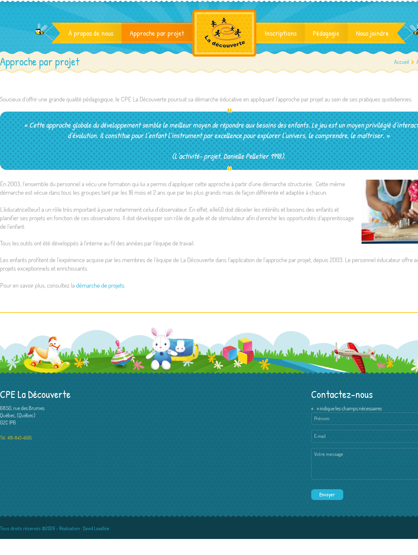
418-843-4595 (20, 437)
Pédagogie (326, 33)
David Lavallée (96, 528)
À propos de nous (90, 33)
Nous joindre (372, 33)
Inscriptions (281, 33)
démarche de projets (100, 285)
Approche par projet (157, 33)
